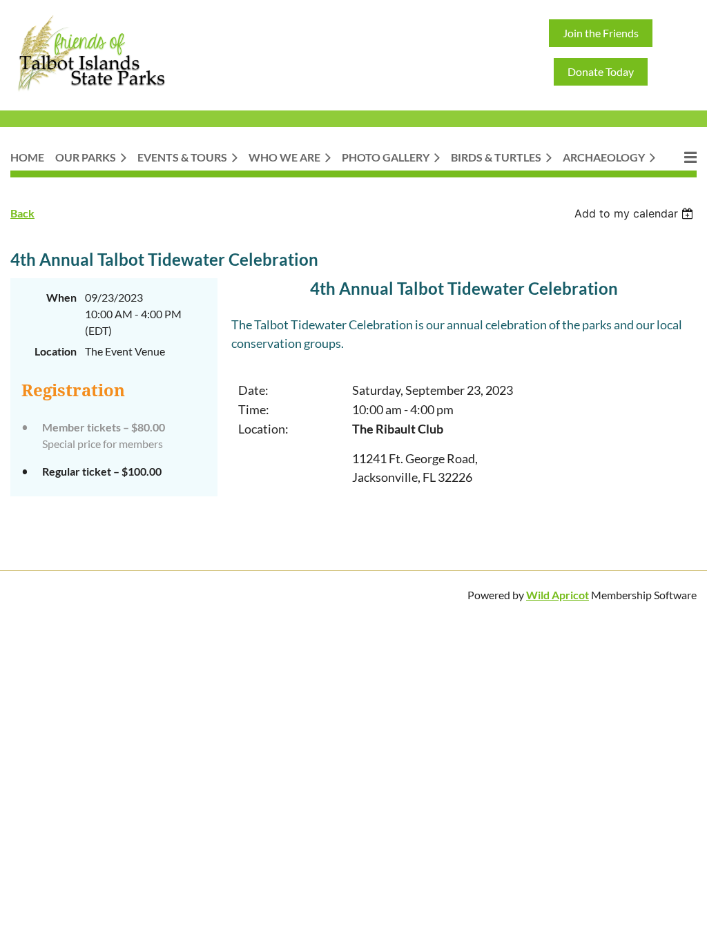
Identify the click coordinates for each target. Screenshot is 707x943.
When (61, 297)
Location (56, 351)
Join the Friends (601, 32)
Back (22, 213)
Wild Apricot (557, 594)
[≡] (681, 157)
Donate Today (601, 71)
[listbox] (635, 213)
